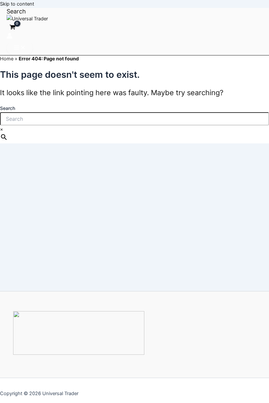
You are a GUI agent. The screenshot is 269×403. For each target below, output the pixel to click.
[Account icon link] (9, 37)
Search (7, 108)
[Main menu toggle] (20, 48)
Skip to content (17, 4)
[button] (16, 11)
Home (6, 59)
